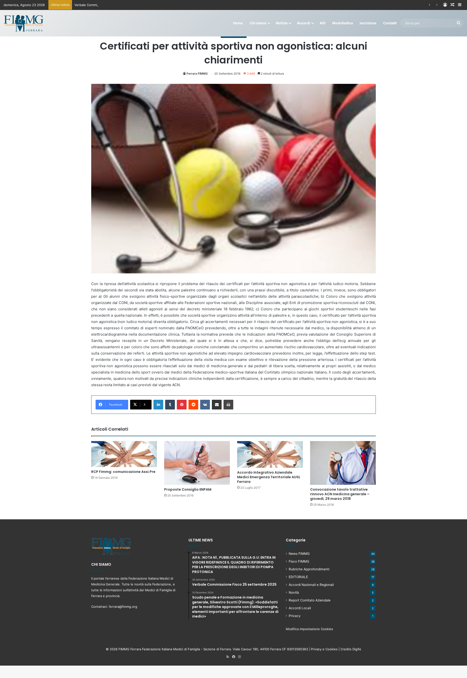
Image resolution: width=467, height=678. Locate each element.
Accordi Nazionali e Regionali (311, 585)
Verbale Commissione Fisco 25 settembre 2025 (110, 5)
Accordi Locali (300, 608)
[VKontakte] (205, 404)
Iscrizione (368, 23)
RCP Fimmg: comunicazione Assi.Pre (123, 471)
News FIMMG (299, 554)
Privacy (295, 616)
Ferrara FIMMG (197, 73)
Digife (356, 649)
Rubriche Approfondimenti (309, 569)
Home (238, 23)
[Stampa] (228, 404)
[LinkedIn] (158, 404)
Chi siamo (258, 23)
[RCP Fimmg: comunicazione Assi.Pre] (124, 454)
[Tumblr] (170, 404)
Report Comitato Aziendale (310, 600)
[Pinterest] (182, 404)
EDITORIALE (298, 577)
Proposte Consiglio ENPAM (187, 489)
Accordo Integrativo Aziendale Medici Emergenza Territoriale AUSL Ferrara (268, 477)
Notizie (281, 23)
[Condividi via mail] (217, 404)
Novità (294, 592)
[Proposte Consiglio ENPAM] (197, 463)
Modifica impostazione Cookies (309, 629)
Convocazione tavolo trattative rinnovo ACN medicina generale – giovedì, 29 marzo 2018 (339, 494)
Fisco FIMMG (299, 561)
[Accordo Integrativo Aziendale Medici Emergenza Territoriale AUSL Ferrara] (270, 454)
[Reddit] (193, 404)
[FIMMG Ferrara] (24, 23)
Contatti (390, 23)
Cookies (331, 649)
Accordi (303, 23)
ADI (322, 23)
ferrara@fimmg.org (123, 606)
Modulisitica (342, 23)
